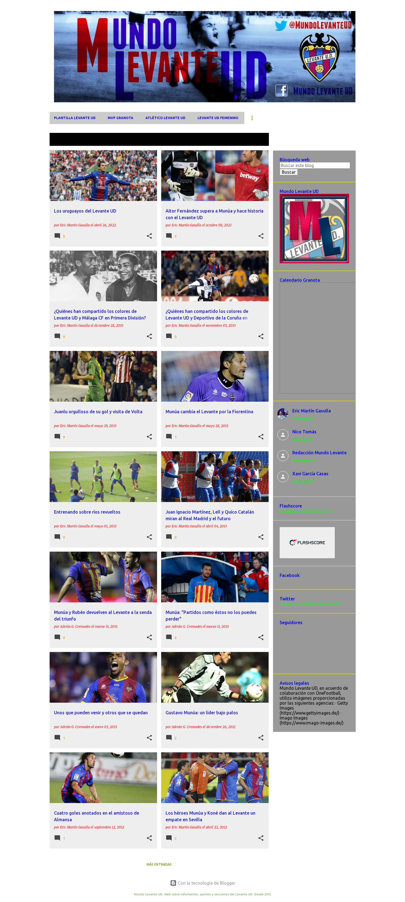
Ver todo (255, 140)
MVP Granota (120, 118)
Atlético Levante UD (165, 118)
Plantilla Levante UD (75, 118)
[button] (149, 236)
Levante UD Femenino (218, 118)
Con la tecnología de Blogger (206, 882)
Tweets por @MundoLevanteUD (310, 604)
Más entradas (159, 864)
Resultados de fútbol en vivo (306, 511)
